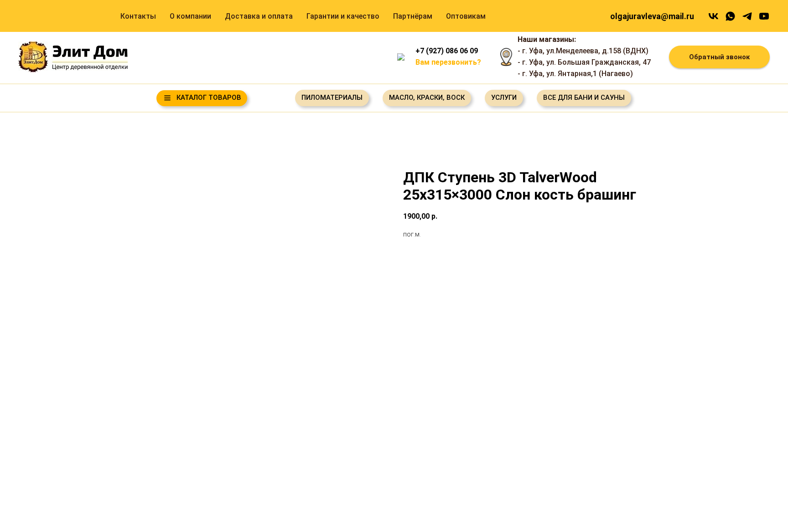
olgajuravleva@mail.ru (652, 16)
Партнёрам (412, 16)
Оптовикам (466, 16)
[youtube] (764, 16)
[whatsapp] (730, 16)
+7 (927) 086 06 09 (446, 50)
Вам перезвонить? (448, 62)
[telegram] (747, 16)
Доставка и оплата (259, 16)
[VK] (713, 16)
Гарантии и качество (342, 16)
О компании (190, 16)
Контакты (138, 16)
